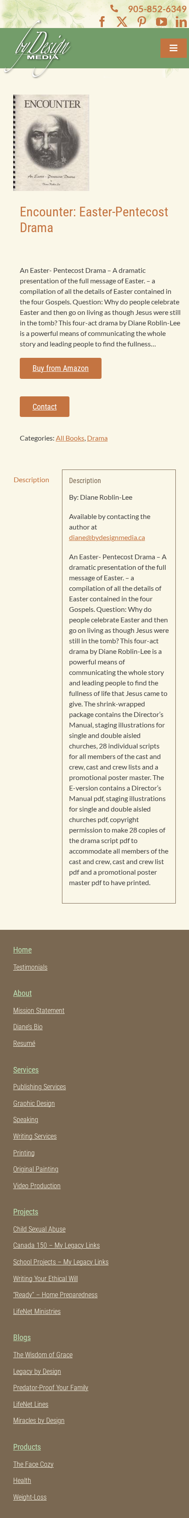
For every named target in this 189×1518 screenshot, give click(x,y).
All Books (70, 438)
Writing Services (35, 1136)
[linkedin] (181, 21)
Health (22, 1480)
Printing (24, 1153)
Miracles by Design (39, 1420)
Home (22, 949)
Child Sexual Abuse (39, 1229)
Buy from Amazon (61, 368)
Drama (97, 438)
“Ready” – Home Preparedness (55, 1295)
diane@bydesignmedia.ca (107, 537)
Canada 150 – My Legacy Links (56, 1245)
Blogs (22, 1337)
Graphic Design (34, 1103)
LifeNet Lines (30, 1404)
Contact (45, 406)
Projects (25, 1211)
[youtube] (161, 21)
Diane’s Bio (28, 1027)
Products (27, 1446)
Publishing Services (39, 1087)
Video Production (37, 1186)
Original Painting (35, 1169)
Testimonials (30, 967)
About (22, 993)
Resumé (24, 1043)
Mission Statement (39, 1010)
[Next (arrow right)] (173, 759)
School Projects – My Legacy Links (61, 1262)
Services (26, 1069)
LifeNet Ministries (37, 1311)
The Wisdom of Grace (43, 1355)
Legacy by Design (37, 1371)
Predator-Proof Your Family (50, 1388)
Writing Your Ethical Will (45, 1278)
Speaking (25, 1120)
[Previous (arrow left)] (15, 759)
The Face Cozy (33, 1464)
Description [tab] (31, 479)
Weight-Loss (30, 1497)
